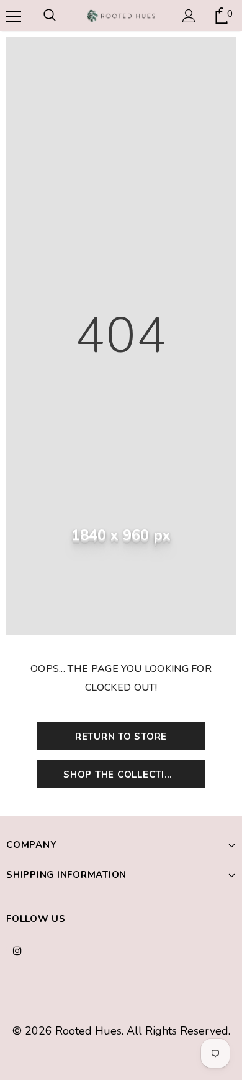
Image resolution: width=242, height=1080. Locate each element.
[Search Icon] (49, 15)
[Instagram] (17, 950)
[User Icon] (188, 15)
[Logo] (121, 15)
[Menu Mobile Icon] (12, 15)
